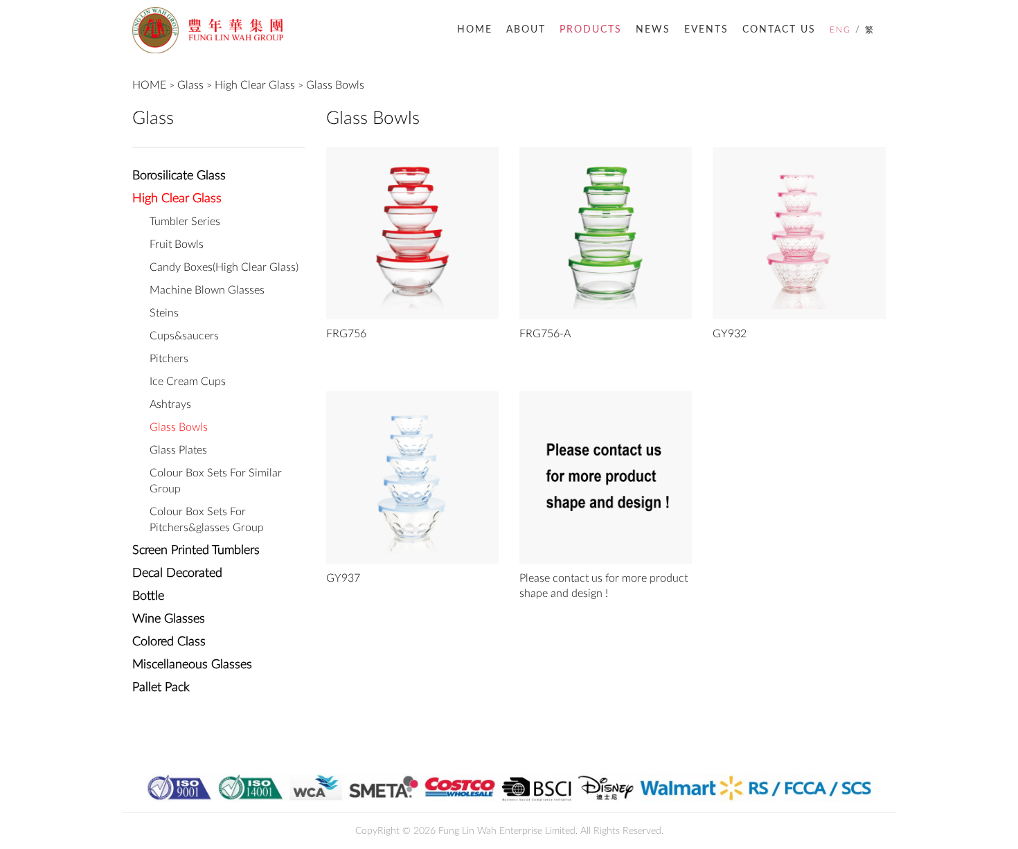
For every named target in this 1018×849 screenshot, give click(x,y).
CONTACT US (779, 30)
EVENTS (706, 30)
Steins (164, 313)
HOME (474, 30)
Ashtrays (170, 404)
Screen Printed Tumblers (196, 550)
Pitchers (169, 358)
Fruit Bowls (177, 244)
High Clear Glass (255, 85)
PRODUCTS (591, 30)
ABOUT (526, 30)
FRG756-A (545, 333)
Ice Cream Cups (188, 381)
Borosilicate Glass (179, 176)
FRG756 (346, 333)
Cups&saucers (184, 335)
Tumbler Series (185, 221)
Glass (190, 85)
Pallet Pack (161, 687)
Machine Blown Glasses (207, 290)
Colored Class (169, 642)
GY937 (343, 578)
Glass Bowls (335, 85)
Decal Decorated (177, 573)
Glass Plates (178, 450)
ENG (840, 30)
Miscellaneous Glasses (192, 665)
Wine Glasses (168, 619)
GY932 (730, 333)
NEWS (653, 30)
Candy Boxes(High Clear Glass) (224, 267)
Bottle (148, 596)
